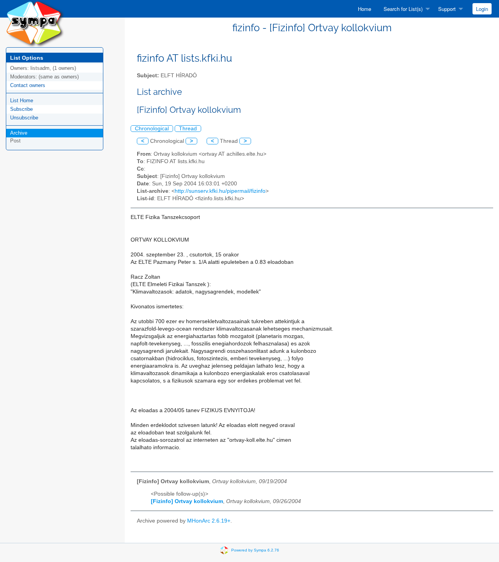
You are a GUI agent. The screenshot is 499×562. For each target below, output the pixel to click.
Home (364, 8)
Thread (188, 129)
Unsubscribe (24, 118)
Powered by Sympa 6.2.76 (255, 550)
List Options (26, 58)
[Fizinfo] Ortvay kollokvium (187, 501)
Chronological (152, 129)
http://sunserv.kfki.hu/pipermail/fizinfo (220, 191)
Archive (18, 133)
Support (447, 8)
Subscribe (21, 109)
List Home (21, 100)
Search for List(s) (403, 8)
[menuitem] (364, 9)
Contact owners (27, 85)
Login (482, 8)
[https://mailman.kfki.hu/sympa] (35, 23)
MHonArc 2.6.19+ (208, 521)
